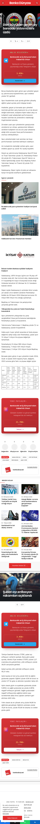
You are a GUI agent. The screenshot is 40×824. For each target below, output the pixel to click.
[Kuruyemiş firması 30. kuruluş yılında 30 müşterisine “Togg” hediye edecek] (30, 542)
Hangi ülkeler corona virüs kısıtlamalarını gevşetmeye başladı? (29, 502)
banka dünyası (16, 457)
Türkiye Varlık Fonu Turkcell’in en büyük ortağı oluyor (9, 501)
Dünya (29, 811)
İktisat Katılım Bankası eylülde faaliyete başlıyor (17, 270)
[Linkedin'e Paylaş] (35, 822)
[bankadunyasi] (8, 470)
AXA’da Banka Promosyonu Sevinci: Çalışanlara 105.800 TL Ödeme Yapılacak (29, 529)
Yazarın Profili (32, 467)
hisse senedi (6, 460)
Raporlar (28, 805)
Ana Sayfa (10, 802)
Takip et (18, 429)
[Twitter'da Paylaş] (15, 822)
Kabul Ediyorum (12, 818)
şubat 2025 (24, 460)
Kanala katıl (19, 80)
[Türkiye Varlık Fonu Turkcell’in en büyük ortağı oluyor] (10, 489)
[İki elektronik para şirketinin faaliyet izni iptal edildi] (20, 193)
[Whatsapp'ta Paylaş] (25, 822)
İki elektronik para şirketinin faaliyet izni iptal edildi (19, 208)
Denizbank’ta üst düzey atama (8, 526)
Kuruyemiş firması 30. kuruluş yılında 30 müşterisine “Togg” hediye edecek (29, 555)
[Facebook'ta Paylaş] (5, 822)
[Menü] (3, 2)
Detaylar (6, 814)
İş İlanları (20, 802)
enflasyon (26, 760)
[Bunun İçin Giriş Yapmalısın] (11, 41)
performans (14, 460)
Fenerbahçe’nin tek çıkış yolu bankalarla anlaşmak (9, 554)
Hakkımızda (25, 817)
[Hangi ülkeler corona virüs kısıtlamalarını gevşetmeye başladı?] (30, 489)
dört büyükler (33, 457)
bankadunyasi (18, 470)
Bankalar (30, 802)
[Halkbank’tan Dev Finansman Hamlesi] (20, 225)
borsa (24, 457)
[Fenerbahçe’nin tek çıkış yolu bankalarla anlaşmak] (10, 542)
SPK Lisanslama (25, 808)
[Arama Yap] (37, 2)
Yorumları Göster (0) (19, 566)
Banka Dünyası (20, 3)
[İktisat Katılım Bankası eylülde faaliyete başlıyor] (20, 255)
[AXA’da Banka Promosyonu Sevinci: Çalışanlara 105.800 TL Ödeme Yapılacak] (30, 515)
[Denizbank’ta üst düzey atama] (10, 515)
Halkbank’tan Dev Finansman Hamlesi (16, 239)
